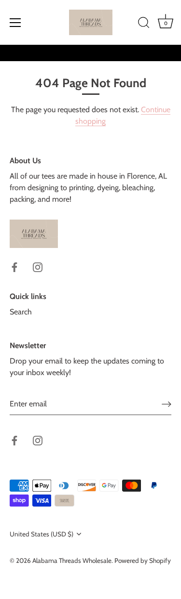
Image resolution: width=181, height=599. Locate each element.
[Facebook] (14, 266)
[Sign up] (166, 404)
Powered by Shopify (142, 560)
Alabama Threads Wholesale (71, 560)
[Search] (143, 24)
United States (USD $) (41, 534)
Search (21, 311)
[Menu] (15, 22)
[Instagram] (37, 266)
